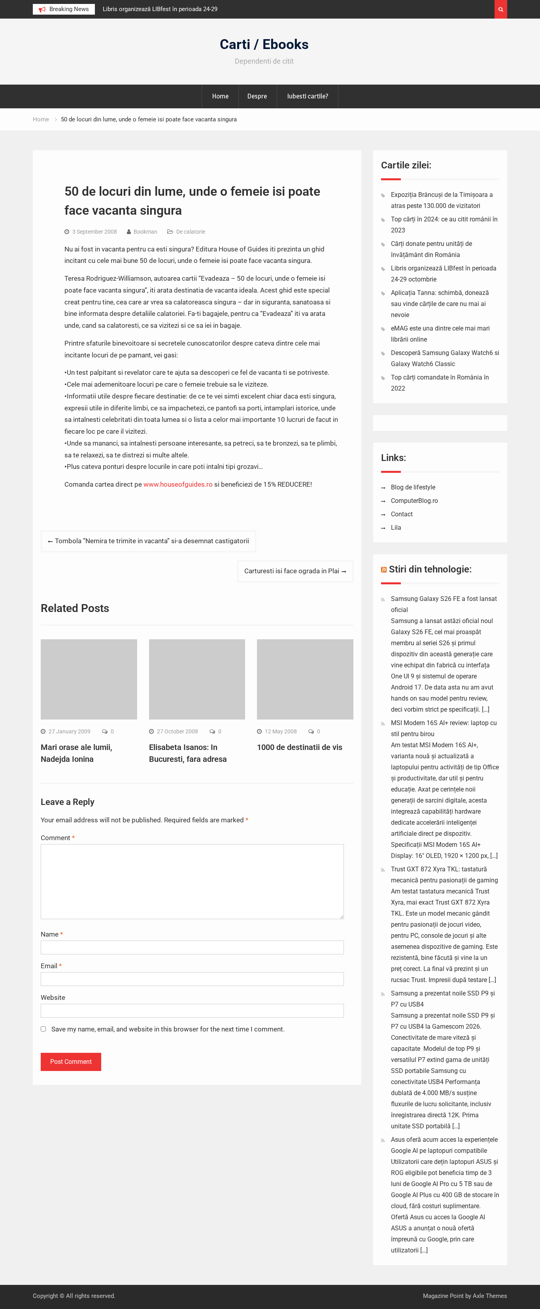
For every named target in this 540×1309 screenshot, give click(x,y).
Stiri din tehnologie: (430, 569)
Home (220, 96)
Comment (58, 838)
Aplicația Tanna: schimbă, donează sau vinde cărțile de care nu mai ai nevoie (440, 304)
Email (51, 966)
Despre (257, 96)
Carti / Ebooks (264, 44)
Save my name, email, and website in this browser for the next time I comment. (168, 1029)
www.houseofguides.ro (178, 484)
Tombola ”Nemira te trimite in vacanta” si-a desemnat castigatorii (152, 541)
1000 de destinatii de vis (299, 747)
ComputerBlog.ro (414, 500)
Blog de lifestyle (413, 487)
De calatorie (190, 232)
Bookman (145, 232)
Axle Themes (490, 1296)
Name (52, 934)
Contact (402, 514)
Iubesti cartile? (307, 96)
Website (53, 997)
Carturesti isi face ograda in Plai (291, 571)
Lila (396, 527)
